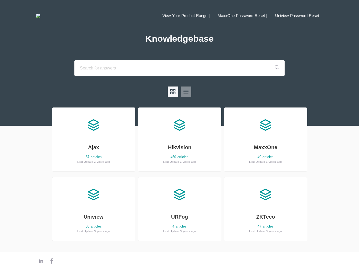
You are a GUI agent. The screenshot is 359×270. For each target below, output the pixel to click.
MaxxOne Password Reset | (242, 15)
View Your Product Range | (186, 15)
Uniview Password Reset (297, 15)
